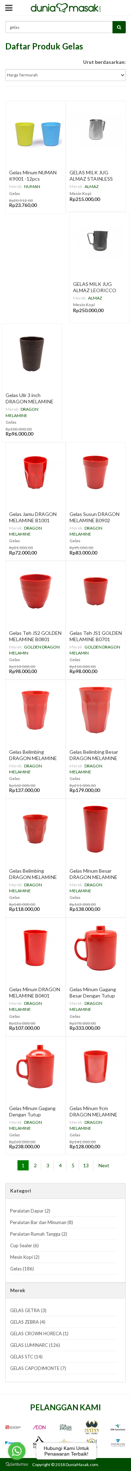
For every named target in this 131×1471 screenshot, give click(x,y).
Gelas (14, 193)
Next (104, 1165)
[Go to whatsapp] (17, 1451)
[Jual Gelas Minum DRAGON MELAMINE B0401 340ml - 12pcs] (35, 947)
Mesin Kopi (80, 193)
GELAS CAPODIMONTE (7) (38, 1368)
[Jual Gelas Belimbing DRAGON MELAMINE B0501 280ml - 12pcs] (35, 828)
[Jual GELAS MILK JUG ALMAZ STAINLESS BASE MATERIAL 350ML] (96, 131)
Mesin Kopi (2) (24, 1257)
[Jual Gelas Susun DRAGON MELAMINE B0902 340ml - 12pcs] (96, 472)
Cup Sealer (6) (24, 1245)
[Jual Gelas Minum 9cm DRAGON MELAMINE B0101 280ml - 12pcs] (96, 1066)
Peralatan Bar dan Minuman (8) (41, 1222)
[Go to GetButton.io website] (17, 1464)
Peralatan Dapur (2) (30, 1211)
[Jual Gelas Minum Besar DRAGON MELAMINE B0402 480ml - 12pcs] (96, 828)
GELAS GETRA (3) (28, 1310)
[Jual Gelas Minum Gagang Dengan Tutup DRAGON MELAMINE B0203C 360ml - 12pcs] (35, 1066)
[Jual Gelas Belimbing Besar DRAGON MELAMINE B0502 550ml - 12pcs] (96, 710)
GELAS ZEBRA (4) (27, 1322)
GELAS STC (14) (26, 1356)
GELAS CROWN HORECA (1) (39, 1333)
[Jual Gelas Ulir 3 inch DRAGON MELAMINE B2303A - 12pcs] (32, 353)
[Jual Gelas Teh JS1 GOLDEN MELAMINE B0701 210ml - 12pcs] (96, 591)
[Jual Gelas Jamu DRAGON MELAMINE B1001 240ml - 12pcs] (35, 472)
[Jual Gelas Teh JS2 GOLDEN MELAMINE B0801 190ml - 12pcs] (35, 591)
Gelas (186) (22, 1268)
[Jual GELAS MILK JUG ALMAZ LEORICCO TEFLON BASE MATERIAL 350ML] (99, 242)
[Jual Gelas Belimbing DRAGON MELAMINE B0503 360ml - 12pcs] (35, 710)
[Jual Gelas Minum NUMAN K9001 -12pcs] (35, 131)
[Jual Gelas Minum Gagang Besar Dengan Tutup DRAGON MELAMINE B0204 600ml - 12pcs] (96, 947)
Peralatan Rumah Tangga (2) (38, 1234)
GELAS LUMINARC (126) (35, 1345)
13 (86, 1165)
